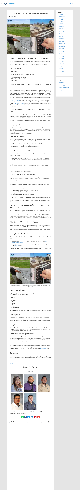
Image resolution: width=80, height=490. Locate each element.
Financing (43, 2)
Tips (59, 92)
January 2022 (61, 56)
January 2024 (61, 39)
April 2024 (61, 36)
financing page (43, 348)
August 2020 (61, 71)
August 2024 (61, 31)
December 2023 (62, 41)
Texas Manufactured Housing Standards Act (18, 63)
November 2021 (62, 60)
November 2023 (62, 43)
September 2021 (62, 63)
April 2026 (61, 14)
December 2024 (62, 28)
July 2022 (60, 53)
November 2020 (62, 70)
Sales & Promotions (63, 90)
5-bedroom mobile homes (15, 100)
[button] (22, 417)
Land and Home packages (64, 87)
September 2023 (62, 46)
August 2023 (61, 48)
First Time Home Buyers (63, 84)
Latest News (61, 89)
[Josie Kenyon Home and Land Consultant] (17, 383)
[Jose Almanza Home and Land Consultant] (30, 383)
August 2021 (61, 65)
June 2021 (61, 68)
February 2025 (61, 24)
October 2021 (61, 61)
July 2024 (60, 33)
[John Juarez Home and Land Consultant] (44, 383)
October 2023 (61, 44)
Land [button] (37, 2)
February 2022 (61, 55)
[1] (38, 94)
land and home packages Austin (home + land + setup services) (26, 169)
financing (17, 245)
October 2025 (61, 18)
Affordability (61, 82)
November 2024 (62, 29)
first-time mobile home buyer (18, 103)
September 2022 (62, 49)
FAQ (51, 2)
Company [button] (27, 2)
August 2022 (61, 51)
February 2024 (61, 38)
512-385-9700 (75, 3)
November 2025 (62, 16)
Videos (48, 2)
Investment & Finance (63, 85)
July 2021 (60, 66)
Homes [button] (32, 2)
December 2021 (62, 58)
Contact (56, 2)
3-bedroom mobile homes (45, 99)
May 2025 (60, 21)
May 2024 (60, 34)
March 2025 (61, 23)
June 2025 (61, 19)
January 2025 (61, 26)
